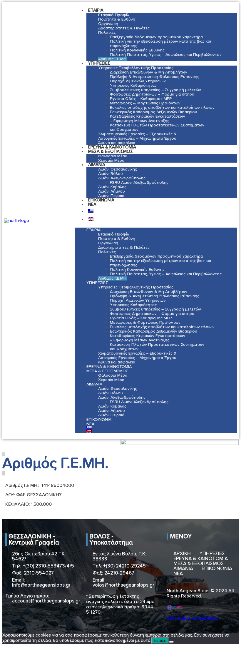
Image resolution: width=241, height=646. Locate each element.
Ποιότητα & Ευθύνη (116, 19)
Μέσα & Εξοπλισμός (110, 151)
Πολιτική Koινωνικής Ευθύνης (137, 50)
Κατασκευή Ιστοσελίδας (192, 618)
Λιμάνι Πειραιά (111, 415)
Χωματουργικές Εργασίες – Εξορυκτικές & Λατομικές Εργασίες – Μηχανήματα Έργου (137, 136)
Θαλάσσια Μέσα (112, 156)
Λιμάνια (96, 165)
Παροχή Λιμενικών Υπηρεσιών (138, 81)
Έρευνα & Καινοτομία (109, 367)
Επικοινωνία (101, 200)
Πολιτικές (107, 33)
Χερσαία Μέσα (111, 160)
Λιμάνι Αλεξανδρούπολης (121, 178)
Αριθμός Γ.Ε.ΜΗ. (112, 59)
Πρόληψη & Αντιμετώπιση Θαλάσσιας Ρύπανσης (154, 77)
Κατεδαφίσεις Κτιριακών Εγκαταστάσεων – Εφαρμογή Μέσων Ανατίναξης (147, 118)
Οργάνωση (108, 24)
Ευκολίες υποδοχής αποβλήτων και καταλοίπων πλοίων (162, 108)
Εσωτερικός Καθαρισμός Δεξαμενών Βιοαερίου (153, 112)
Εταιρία (95, 10)
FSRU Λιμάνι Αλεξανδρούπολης (139, 183)
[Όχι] (171, 642)
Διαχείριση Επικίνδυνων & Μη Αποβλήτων (148, 72)
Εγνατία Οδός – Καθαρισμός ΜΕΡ (141, 99)
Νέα (92, 204)
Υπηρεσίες (99, 63)
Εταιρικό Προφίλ (113, 15)
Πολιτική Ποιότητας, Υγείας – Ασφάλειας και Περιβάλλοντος (166, 55)
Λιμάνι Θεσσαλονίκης (117, 169)
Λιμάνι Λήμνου (111, 191)
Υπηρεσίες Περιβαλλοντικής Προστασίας (135, 68)
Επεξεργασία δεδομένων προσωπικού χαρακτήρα (156, 37)
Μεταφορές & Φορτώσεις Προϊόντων (145, 103)
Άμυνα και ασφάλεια (116, 362)
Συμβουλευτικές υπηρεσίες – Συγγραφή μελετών (155, 90)
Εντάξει (160, 640)
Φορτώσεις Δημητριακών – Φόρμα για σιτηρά (152, 94)
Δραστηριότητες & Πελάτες (124, 28)
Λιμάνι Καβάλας (112, 187)
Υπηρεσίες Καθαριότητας (133, 86)
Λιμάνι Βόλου (110, 174)
